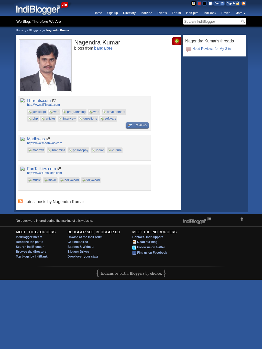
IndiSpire (192, 13)
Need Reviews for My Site (211, 49)
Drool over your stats (83, 256)
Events (162, 13)
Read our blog (147, 242)
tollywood (93, 180)
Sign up (112, 13)
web (56, 112)
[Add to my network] (177, 44)
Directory (129, 13)
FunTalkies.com (41, 169)
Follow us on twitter (151, 247)
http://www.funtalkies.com (44, 173)
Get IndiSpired (78, 242)
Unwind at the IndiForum (85, 237)
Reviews (141, 125)
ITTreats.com (39, 100)
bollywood (71, 180)
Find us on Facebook (152, 252)
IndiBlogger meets (29, 237)
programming (76, 112)
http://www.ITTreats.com (43, 105)
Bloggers (35, 30)
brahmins (58, 150)
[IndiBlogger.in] (44, 15)
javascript (39, 112)
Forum (176, 13)
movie (52, 180)
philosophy (80, 150)
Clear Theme (210, 3)
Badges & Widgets (81, 247)
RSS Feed (243, 3)
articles (51, 118)
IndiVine (146, 13)
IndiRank (210, 13)
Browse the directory (31, 251)
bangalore (103, 48)
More (239, 13)
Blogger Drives (79, 251)
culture (117, 150)
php (35, 118)
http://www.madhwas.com (44, 143)
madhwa (38, 150)
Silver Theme (204, 3)
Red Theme (198, 3)
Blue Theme (193, 3)
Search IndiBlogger (30, 247)
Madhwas (36, 139)
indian (100, 150)
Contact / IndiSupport (147, 237)
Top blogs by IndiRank (32, 256)
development (116, 112)
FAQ (219, 3)
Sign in (233, 3)
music (36, 180)
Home (98, 13)
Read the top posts (29, 242)
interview (69, 118)
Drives (225, 13)
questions (90, 118)
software (110, 118)
